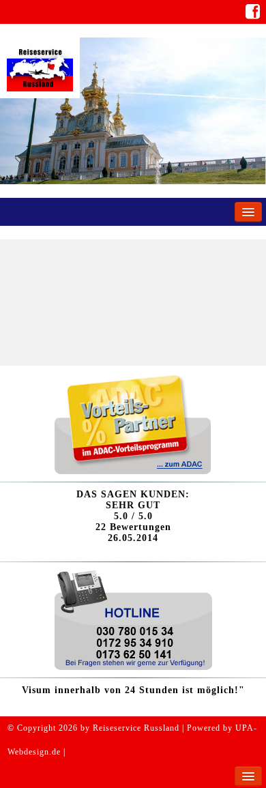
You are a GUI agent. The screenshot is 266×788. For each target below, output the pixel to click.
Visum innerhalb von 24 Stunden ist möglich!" (133, 690)
